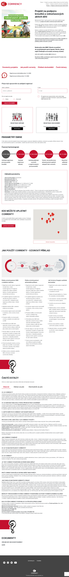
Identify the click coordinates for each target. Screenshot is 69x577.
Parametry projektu (10, 67)
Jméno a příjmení (5, 87)
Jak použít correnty (28, 67)
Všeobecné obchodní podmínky (12, 542)
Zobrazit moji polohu (50, 242)
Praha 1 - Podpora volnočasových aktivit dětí (57, 5)
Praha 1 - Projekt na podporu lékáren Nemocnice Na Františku (54, 2)
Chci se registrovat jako (7, 96)
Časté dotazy (61, 67)
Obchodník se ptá (35, 387)
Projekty (12, 416)
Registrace (17, 128)
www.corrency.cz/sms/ (56, 51)
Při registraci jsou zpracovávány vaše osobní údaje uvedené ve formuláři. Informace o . (53, 98)
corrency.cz (31, 560)
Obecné (6, 387)
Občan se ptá (19, 387)
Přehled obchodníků (46, 67)
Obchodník (18, 99)
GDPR (3, 545)
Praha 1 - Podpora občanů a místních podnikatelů (57, 4)
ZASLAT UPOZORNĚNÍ (9, 103)
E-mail (39, 87)
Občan (6, 99)
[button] (51, 216)
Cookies (39, 560)
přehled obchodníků (8, 225)
